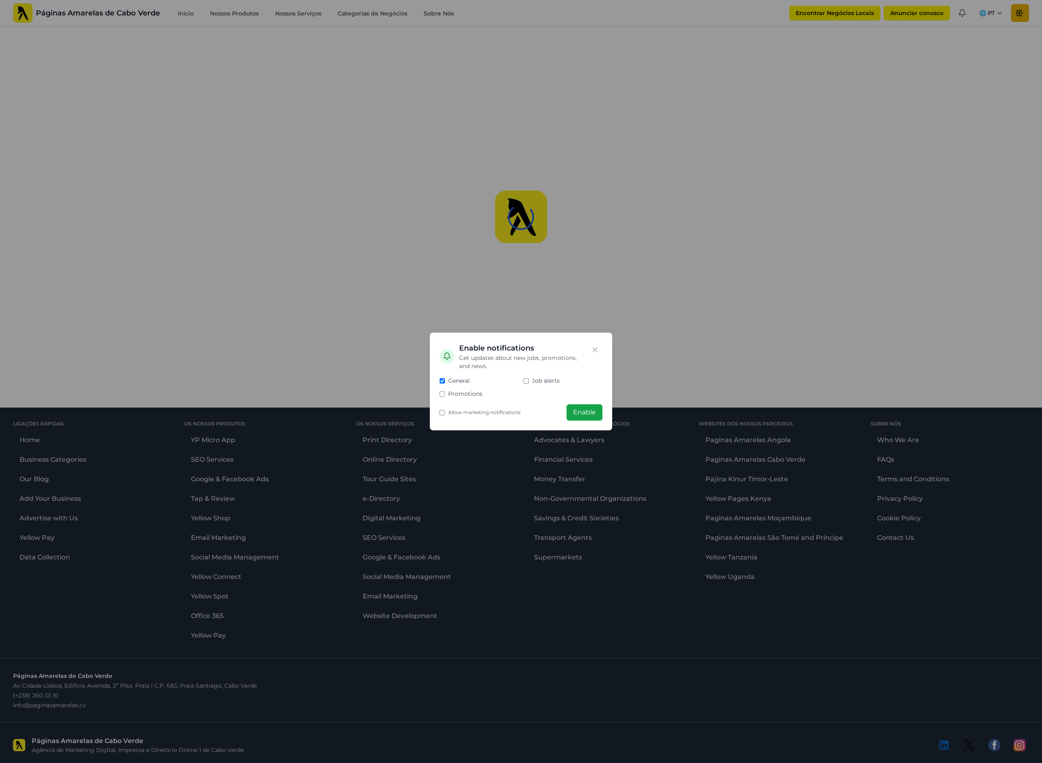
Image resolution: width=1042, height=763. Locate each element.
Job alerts (546, 380)
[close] (595, 349)
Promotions (465, 393)
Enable (584, 412)
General (459, 380)
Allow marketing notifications (484, 412)
